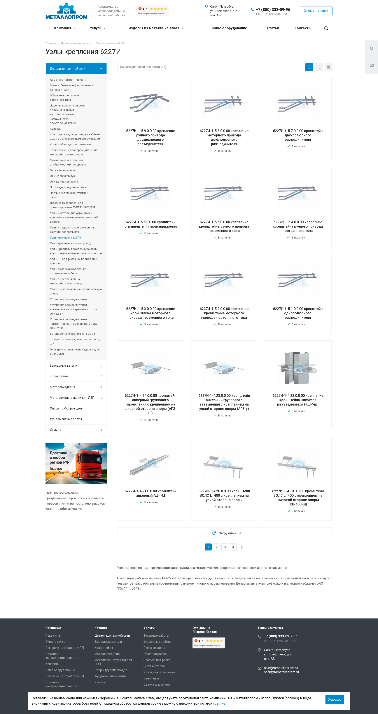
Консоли (55, 128)
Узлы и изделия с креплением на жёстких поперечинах (72, 229)
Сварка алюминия (157, 684)
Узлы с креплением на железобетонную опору (66, 281)
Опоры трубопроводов (66, 408)
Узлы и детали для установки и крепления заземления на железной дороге (74, 217)
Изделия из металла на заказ (154, 28)
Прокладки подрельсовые (68, 187)
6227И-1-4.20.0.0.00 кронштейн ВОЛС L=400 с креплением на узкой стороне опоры (224, 495)
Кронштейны (59, 376)
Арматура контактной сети (68, 79)
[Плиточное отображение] (309, 67)
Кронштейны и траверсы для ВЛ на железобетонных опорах (73, 152)
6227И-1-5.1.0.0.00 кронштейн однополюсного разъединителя (298, 313)
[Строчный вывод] (319, 67)
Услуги (96, 28)
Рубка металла (154, 648)
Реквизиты (53, 635)
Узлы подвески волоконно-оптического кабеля (68, 271)
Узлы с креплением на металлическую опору (76, 291)
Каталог (100, 628)
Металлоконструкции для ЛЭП (72, 397)
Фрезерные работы (158, 641)
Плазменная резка (157, 660)
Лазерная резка (155, 654)
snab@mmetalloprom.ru (281, 672)
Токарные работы (156, 635)
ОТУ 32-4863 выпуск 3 (64, 181)
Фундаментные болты (66, 419)
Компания (63, 28)
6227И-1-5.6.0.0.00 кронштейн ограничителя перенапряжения (150, 224)
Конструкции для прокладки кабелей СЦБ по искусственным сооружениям (75, 136)
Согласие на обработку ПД (65, 648)
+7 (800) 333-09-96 (273, 9)
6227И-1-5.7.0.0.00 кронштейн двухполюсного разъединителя (298, 135)
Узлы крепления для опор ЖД (70, 243)
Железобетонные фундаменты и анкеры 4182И (72, 87)
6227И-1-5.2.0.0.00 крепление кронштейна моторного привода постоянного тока (224, 313)
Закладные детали (63, 365)
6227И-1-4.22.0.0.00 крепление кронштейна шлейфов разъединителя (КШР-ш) (298, 400)
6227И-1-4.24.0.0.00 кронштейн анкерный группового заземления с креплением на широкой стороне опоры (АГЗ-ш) (150, 404)
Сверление (151, 678)
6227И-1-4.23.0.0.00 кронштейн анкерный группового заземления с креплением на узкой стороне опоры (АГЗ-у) (224, 402)
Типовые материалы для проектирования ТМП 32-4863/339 (72, 205)
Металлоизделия (62, 387)
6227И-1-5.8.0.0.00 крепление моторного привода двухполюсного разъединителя (224, 137)
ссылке (219, 703)
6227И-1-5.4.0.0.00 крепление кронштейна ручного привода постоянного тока (298, 226)
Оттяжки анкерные (62, 170)
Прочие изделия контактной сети (69, 195)
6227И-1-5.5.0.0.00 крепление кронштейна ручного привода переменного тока (224, 226)
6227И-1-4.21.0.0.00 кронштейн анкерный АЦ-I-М (150, 493)
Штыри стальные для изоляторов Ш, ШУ (75, 341)
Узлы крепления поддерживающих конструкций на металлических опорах (76, 251)
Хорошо (334, 699)
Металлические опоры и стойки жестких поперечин (68, 162)
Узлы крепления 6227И (65, 237)
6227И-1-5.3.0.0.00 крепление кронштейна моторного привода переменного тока (150, 313)
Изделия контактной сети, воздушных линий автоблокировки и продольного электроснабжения (67, 114)
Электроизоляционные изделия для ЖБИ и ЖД (74, 351)
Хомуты (55, 430)
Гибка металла (154, 666)
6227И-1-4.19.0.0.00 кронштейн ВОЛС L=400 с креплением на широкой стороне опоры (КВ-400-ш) (298, 497)
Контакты (303, 28)
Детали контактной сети (67, 68)
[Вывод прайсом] (328, 67)
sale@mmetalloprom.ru (281, 668)
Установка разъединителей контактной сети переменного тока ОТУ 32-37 (74, 309)
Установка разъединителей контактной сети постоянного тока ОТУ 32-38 (73, 324)
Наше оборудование (229, 28)
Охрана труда (55, 641)
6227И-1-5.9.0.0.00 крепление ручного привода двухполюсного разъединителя (150, 137)
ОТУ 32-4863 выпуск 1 (64, 176)
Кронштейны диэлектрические (70, 144)
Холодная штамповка (159, 672)
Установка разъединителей (68, 299)
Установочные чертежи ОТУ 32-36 (72, 333)
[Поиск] (326, 28)
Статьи (273, 28)
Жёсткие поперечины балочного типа (64, 97)
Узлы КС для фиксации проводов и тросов (73, 261)
